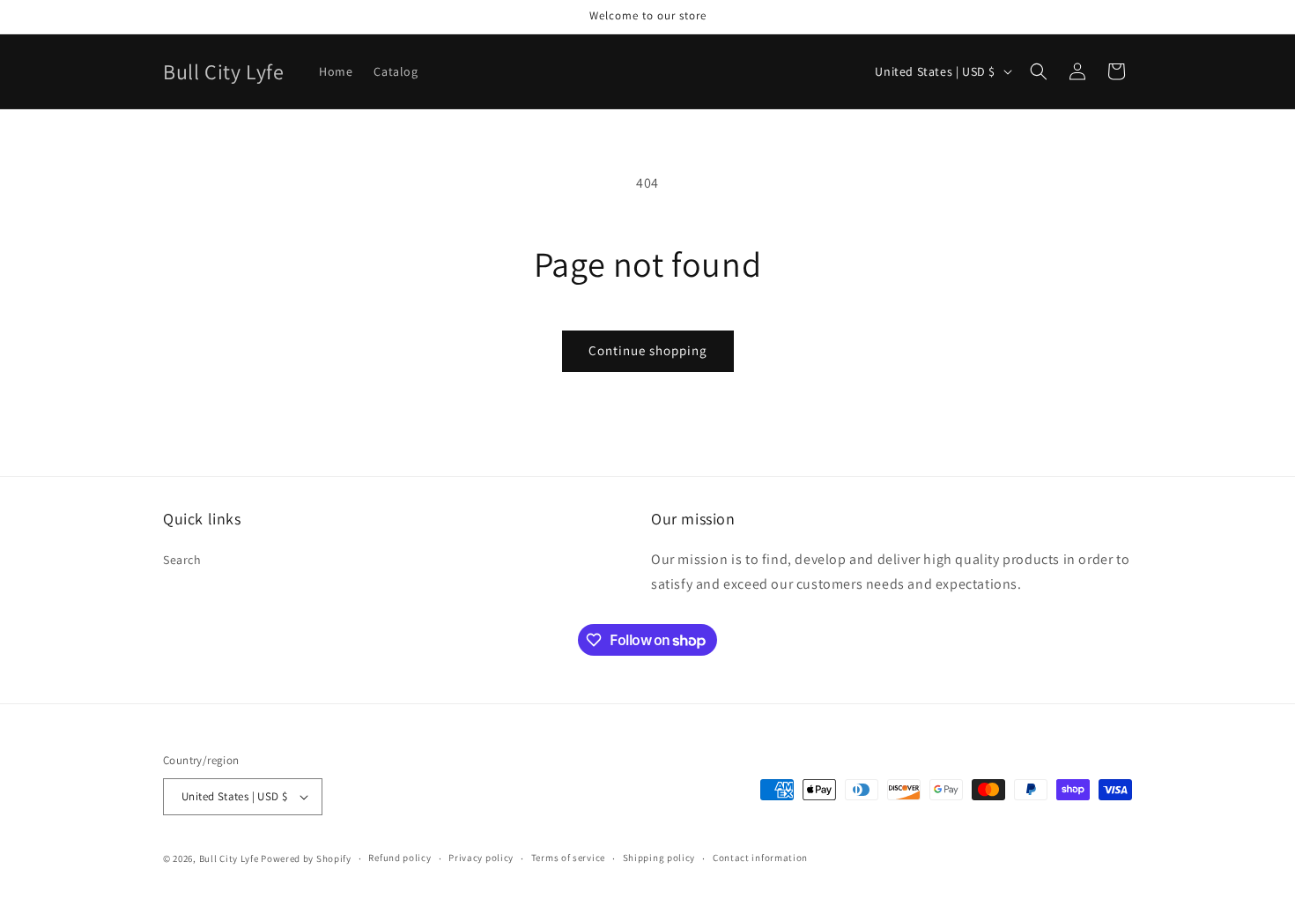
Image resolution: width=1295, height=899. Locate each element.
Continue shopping (647, 350)
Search (182, 560)
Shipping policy (659, 857)
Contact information (760, 857)
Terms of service (568, 857)
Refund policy (399, 857)
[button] (1038, 71)
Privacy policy (481, 857)
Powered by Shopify (306, 858)
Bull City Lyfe (229, 858)
